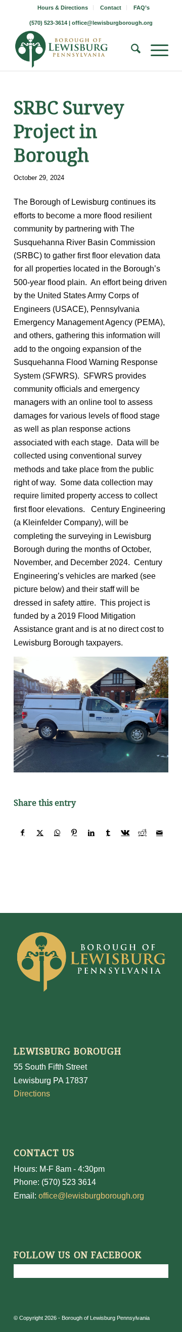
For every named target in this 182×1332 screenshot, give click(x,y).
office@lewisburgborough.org (112, 23)
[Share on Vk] (125, 832)
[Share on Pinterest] (74, 832)
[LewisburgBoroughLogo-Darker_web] (76, 50)
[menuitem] (63, 7)
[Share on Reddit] (142, 832)
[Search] (131, 50)
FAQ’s (141, 8)
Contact (110, 8)
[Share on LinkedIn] (91, 832)
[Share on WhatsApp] (57, 832)
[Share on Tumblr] (108, 832)
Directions (32, 1093)
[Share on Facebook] (22, 832)
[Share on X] (40, 832)
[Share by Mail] (159, 832)
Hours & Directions (62, 8)
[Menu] (154, 50)
